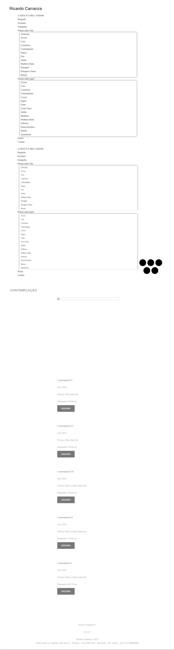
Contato (21, 142)
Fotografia (22, 27)
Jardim (24, 60)
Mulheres (25, 116)
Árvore (24, 38)
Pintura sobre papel (26, 79)
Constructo (25, 45)
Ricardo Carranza (26, 8)
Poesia (20, 138)
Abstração (25, 34)
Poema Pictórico (28, 127)
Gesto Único (26, 108)
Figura (23, 53)
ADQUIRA (66, 408)
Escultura (22, 23)
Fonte (23, 104)
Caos (23, 41)
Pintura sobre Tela (25, 30)
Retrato (24, 75)
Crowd (24, 97)
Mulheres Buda (27, 64)
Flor (22, 56)
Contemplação (27, 49)
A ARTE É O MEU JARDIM (31, 15)
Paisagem (25, 67)
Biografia (22, 19)
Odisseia (24, 123)
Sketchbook (26, 134)
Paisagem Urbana (28, 71)
